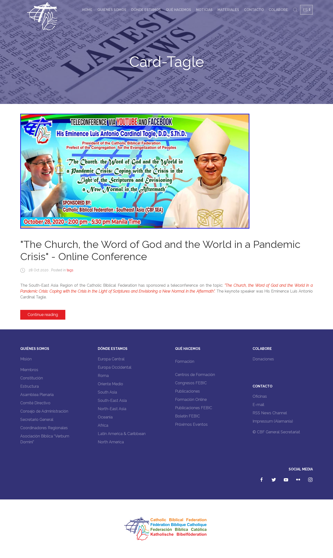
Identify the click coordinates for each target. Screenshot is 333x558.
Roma (103, 375)
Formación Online (191, 399)
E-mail (258, 404)
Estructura (29, 386)
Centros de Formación (195, 374)
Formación (184, 361)
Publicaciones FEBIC (193, 408)
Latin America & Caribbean (122, 433)
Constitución (31, 378)
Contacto (254, 10)
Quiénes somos (111, 10)
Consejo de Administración (44, 411)
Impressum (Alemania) (273, 421)
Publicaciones (187, 391)
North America (111, 442)
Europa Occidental (114, 367)
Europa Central (111, 359)
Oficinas (260, 396)
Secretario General (36, 419)
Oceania (105, 417)
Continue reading (43, 314)
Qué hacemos (178, 10)
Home (87, 10)
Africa (103, 425)
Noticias (204, 10)
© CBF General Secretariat (276, 432)
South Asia (107, 392)
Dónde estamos (146, 10)
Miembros (29, 369)
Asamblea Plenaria (37, 394)
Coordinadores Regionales (44, 428)
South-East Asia (112, 400)
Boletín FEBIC (187, 416)
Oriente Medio (110, 384)
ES (305, 10)
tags (70, 270)
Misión (26, 359)
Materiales (228, 10)
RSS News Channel (270, 413)
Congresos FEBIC (191, 383)
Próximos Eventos (191, 424)
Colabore (278, 10)
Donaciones (263, 359)
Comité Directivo (35, 403)
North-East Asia (112, 408)
